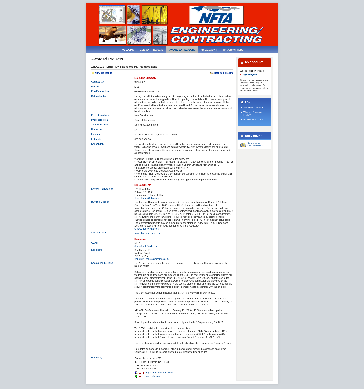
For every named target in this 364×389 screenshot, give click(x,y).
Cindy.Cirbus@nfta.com (146, 198)
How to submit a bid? (253, 119)
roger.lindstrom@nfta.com (159, 372)
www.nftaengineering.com (147, 233)
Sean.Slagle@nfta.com (146, 246)
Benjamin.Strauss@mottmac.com (151, 259)
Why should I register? (253, 107)
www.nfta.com (153, 376)
